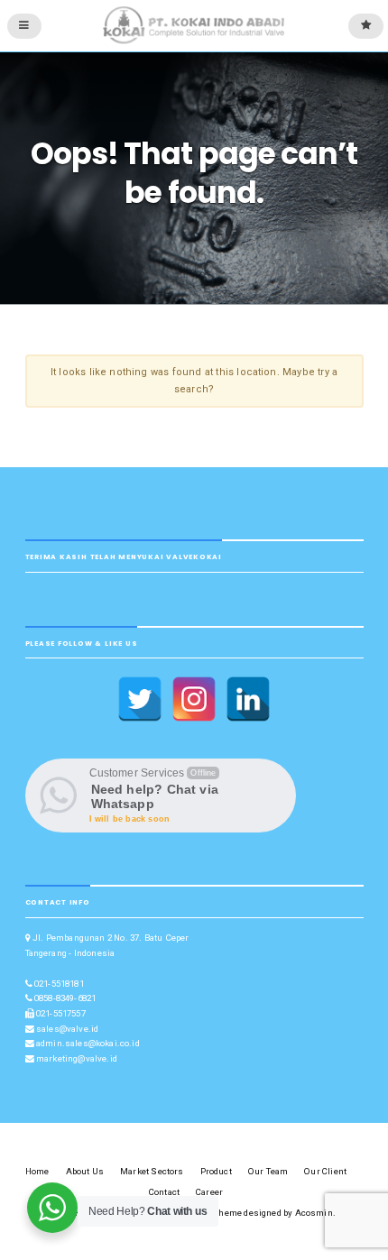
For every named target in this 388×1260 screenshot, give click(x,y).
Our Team (268, 1171)
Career (209, 1192)
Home (37, 1171)
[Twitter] (139, 699)
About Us (85, 1171)
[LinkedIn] (248, 699)
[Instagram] (194, 699)
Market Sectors (151, 1171)
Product (216, 1171)
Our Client (325, 1171)
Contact (164, 1192)
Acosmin (314, 1213)
